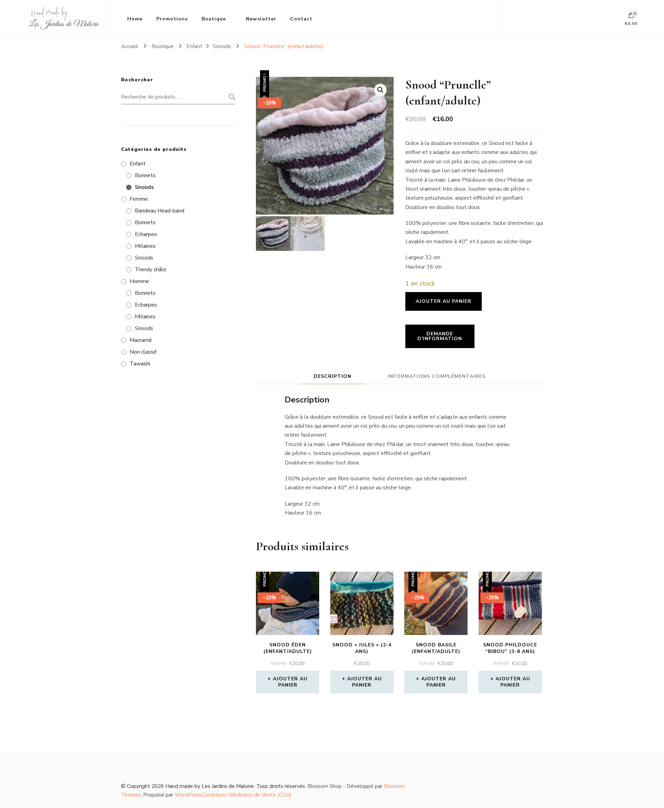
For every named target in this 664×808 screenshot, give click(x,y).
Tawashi (140, 363)
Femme (139, 199)
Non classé (143, 352)
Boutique (214, 19)
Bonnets (145, 175)
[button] (380, 90)
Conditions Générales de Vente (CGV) (247, 794)
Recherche (230, 97)
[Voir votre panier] (631, 16)
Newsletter (261, 19)
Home (134, 19)
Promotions (172, 19)
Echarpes (146, 234)
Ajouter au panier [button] (290, 681)
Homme (139, 281)
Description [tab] (332, 376)
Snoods (144, 187)
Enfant (138, 163)
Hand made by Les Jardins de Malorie (209, 786)
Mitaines (145, 246)
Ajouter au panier (443, 301)
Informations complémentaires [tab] (437, 376)
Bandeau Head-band (159, 211)
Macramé (141, 340)
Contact (301, 19)
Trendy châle (150, 269)
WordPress (188, 794)
